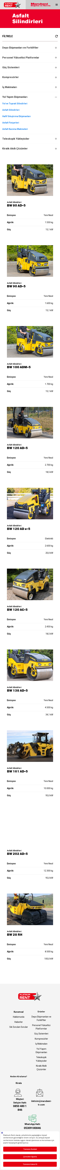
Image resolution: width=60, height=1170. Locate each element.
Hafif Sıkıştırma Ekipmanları (16, 116)
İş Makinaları (9, 87)
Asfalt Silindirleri (11, 110)
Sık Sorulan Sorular (18, 1027)
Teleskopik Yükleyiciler (15, 138)
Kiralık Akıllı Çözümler (15, 148)
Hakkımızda (18, 1017)
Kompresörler (10, 77)
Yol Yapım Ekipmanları (14, 96)
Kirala (19, 1083)
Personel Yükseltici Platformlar (20, 57)
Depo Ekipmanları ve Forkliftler (20, 47)
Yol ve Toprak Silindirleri (14, 103)
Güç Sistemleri (10, 67)
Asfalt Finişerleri (10, 122)
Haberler (18, 1022)
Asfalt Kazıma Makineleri (15, 129)
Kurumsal (19, 1012)
